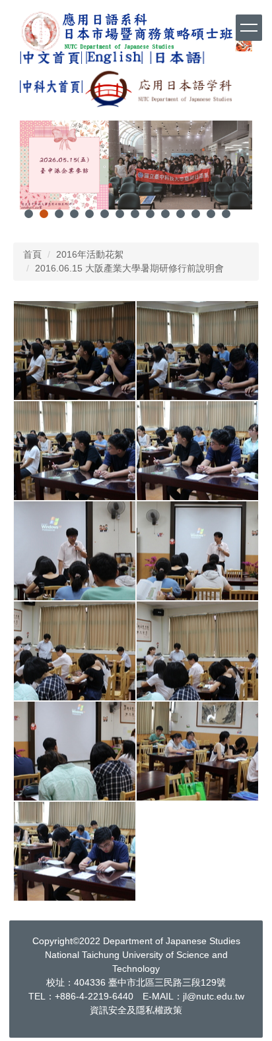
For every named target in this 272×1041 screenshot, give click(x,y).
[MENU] (249, 27)
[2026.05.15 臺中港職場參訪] (136, 165)
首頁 (32, 254)
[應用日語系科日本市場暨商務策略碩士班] (136, 31)
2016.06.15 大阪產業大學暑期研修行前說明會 (129, 268)
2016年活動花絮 (89, 254)
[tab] (28, 213)
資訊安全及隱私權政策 (136, 1010)
